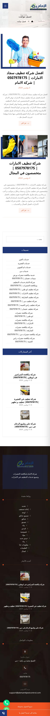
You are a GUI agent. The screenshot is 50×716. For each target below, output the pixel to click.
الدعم (24, 528)
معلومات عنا (23, 545)
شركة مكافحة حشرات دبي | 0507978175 (23, 334)
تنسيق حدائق (23, 516)
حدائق (24, 519)
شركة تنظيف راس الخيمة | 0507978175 (24, 305)
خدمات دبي (24, 271)
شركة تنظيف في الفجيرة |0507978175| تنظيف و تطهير (25, 400)
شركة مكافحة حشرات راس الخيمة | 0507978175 (24, 340)
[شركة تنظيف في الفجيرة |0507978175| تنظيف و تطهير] (25, 390)
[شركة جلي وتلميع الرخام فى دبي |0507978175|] (25, 415)
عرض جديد (24, 538)
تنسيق (23, 522)
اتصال (24, 551)
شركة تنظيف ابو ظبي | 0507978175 (23, 289)
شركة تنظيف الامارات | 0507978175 (23, 293)
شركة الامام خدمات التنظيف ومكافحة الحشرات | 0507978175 (23, 284)
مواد (23, 535)
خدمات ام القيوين (24, 267)
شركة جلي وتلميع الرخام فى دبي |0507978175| (25, 425)
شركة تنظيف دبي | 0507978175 (24, 301)
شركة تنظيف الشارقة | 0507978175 (23, 297)
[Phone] (6, 703)
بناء (23, 525)
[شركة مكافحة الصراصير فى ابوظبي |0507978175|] (25, 366)
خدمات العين (24, 259)
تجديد (24, 506)
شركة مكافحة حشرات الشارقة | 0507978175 (24, 329)
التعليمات (23, 548)
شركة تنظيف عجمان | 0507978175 (24, 309)
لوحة (23, 512)
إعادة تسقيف (23, 509)
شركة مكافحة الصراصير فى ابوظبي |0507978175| (25, 376)
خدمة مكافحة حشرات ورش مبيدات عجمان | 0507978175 (24, 277)
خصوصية (23, 532)
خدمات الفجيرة (24, 263)
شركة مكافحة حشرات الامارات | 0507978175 (24, 322)
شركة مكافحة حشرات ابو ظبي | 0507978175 (24, 314)
